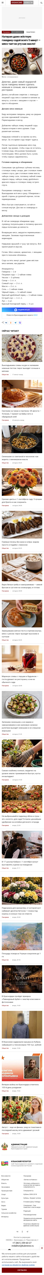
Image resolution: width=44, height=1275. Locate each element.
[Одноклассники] (11, 322)
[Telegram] (15, 322)
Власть (4, 1183)
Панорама (6, 32)
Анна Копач (30, 32)
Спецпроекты (28, 1191)
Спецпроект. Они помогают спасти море (31, 1206)
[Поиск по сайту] (41, 2)
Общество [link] (5, 374)
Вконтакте (17, 1231)
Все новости (5, 1176)
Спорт (3, 1194)
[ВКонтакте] (6, 322)
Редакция (27, 1211)
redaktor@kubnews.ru (23, 1245)
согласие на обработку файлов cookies (18, 1265)
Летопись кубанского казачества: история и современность (31, 1185)
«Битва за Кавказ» (30, 1180)
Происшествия (6, 1191)
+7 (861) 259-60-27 (22, 1243)
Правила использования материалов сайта (32, 1219)
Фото (3, 1202)
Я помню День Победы (31, 1202)
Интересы (5, 1217)
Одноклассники (22, 1231)
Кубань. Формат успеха (32, 1198)
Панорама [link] (5, 420)
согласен (22, 1270)
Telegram (27, 1231)
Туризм (4, 1209)
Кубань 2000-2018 (30, 1194)
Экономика (5, 1187)
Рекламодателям (29, 1215)
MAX (36, 315)
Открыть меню (2, 2)
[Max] (20, 322)
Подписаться (24, 310)
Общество (5, 1180)
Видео (3, 1205)
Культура (4, 1198)
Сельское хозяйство (8, 1213)
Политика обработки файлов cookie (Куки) (31, 1225)
